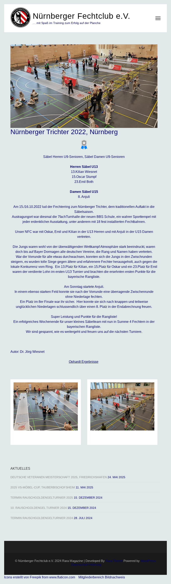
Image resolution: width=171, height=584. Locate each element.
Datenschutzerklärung (86, 564)
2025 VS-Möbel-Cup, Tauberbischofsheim (42, 487)
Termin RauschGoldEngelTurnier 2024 (41, 518)
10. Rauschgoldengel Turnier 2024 (38, 507)
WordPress (148, 561)
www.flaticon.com (62, 577)
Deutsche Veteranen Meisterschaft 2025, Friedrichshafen (58, 477)
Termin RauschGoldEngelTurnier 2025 (41, 497)
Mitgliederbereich (91, 577)
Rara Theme (114, 561)
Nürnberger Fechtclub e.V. (81, 16)
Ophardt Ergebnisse (83, 361)
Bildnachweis (115, 577)
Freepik (35, 577)
